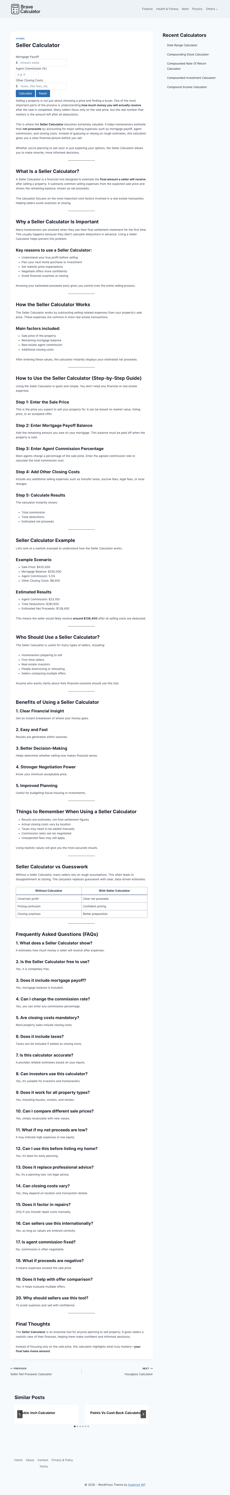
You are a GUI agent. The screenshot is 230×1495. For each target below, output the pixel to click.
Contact (43, 1460)
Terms (43, 1466)
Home (18, 1460)
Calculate (25, 93)
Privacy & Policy (62, 1460)
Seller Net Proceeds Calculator (31, 1371)
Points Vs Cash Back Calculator (116, 1413)
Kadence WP (136, 1484)
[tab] (75, 1426)
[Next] (143, 1414)
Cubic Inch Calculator (37, 1413)
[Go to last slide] (20, 1414)
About (30, 1460)
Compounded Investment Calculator (191, 77)
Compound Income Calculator (187, 87)
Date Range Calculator (182, 45)
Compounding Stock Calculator (188, 54)
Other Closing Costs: (30, 80)
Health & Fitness (167, 9)
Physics (197, 9)
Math (185, 9)
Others (20, 38)
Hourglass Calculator (139, 1371)
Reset (43, 93)
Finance (147, 9)
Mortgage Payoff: (27, 56)
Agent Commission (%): (31, 68)
